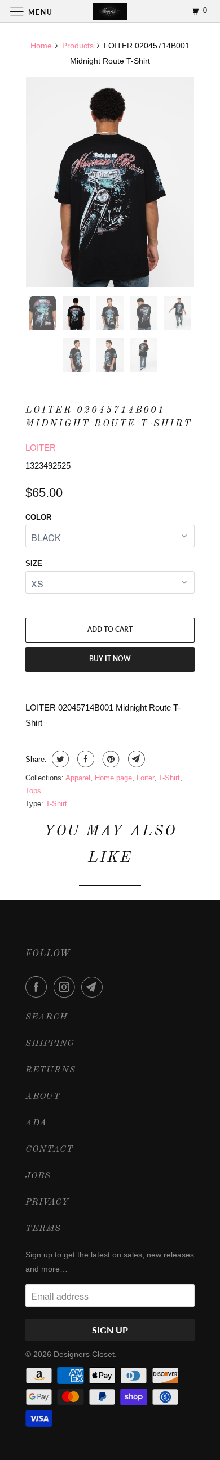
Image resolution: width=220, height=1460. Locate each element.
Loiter (145, 778)
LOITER (40, 447)
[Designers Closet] (110, 11)
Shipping (49, 1043)
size (33, 563)
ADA (36, 1122)
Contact (49, 1149)
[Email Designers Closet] (94, 987)
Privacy (47, 1202)
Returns (50, 1070)
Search (46, 1017)
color (38, 517)
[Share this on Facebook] (84, 759)
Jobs (38, 1175)
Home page (113, 778)
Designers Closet (84, 1354)
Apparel (77, 778)
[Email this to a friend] (135, 759)
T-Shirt (169, 778)
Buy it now (110, 658)
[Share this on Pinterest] (110, 759)
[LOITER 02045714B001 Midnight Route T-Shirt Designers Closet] (110, 182)
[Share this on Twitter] (59, 759)
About (42, 1096)
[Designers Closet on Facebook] (38, 987)
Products (78, 45)
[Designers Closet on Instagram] (67, 987)
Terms (43, 1228)
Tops (33, 791)
